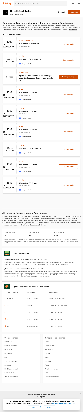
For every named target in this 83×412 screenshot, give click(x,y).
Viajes (47, 357)
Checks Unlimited (10, 346)
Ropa (47, 365)
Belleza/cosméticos (52, 377)
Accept (49, 407)
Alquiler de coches (51, 369)
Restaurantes (49, 346)
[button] (79, 3)
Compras (48, 361)
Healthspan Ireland (11, 369)
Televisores (49, 350)
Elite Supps (8, 353)
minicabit (7, 365)
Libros (47, 373)
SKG (5, 357)
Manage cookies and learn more (63, 403)
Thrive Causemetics (11, 377)
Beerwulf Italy (9, 373)
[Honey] (7, 3)
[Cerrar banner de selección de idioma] (80, 393)
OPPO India (8, 342)
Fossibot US (8, 350)
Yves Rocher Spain (10, 361)
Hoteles (47, 353)
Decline (33, 407)
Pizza (47, 342)
